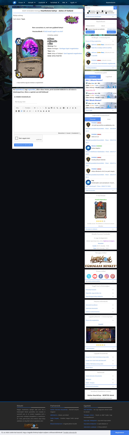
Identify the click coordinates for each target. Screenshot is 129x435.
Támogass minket (89, 415)
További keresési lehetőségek (93, 16)
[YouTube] (95, 276)
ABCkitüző (88, 379)
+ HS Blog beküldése (91, 68)
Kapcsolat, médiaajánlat (90, 420)
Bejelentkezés (110, 2)
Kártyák (15, 7)
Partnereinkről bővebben (92, 386)
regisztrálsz (32, 89)
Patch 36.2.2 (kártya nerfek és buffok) (102, 47)
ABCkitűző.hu (53, 415)
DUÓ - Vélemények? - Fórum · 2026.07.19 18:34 (98, 186)
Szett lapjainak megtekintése (73, 53)
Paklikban (101, 13)
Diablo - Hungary (90, 382)
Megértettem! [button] (119, 432)
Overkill (100, 324)
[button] (19, 108)
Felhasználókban (108, 11)
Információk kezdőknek (91, 305)
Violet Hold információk (92, 308)
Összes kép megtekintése (92, 320)
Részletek (100, 243)
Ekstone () (97, 146)
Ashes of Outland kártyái (33, 7)
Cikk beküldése (88, 409)
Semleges (21, 7)
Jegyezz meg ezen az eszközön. (96, 29)
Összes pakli (89, 110)
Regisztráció (111, 32)
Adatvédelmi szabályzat (90, 427)
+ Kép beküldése (90, 348)
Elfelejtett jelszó (111, 29)
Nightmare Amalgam (108, 241)
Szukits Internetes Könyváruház (94, 376)
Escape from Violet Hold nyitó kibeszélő (96, 360)
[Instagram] (106, 276)
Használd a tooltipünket (90, 424)
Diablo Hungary (54, 418)
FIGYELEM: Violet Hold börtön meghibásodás (103, 63)
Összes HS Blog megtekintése (93, 41)
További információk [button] (70, 432)
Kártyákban (92, 13)
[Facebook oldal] (100, 276)
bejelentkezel (19, 89)
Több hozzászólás (90, 190)
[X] (89, 276)
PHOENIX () (96, 60)
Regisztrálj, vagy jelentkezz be (93, 293)
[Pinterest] (112, 276)
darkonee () (98, 44)
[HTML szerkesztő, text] (47, 122)
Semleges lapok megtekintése (68, 48)
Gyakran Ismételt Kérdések (92, 311)
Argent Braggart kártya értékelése (94, 296)
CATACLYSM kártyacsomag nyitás (94, 364)
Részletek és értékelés (91, 229)
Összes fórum (89, 367)
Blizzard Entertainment (56, 424)
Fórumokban (111, 13)
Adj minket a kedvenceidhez (93, 281)
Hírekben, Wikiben (95, 11)
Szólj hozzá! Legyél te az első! (53, 31)
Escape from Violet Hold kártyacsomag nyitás (97, 357)
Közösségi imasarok (91, 289)
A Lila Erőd (94, 55)
